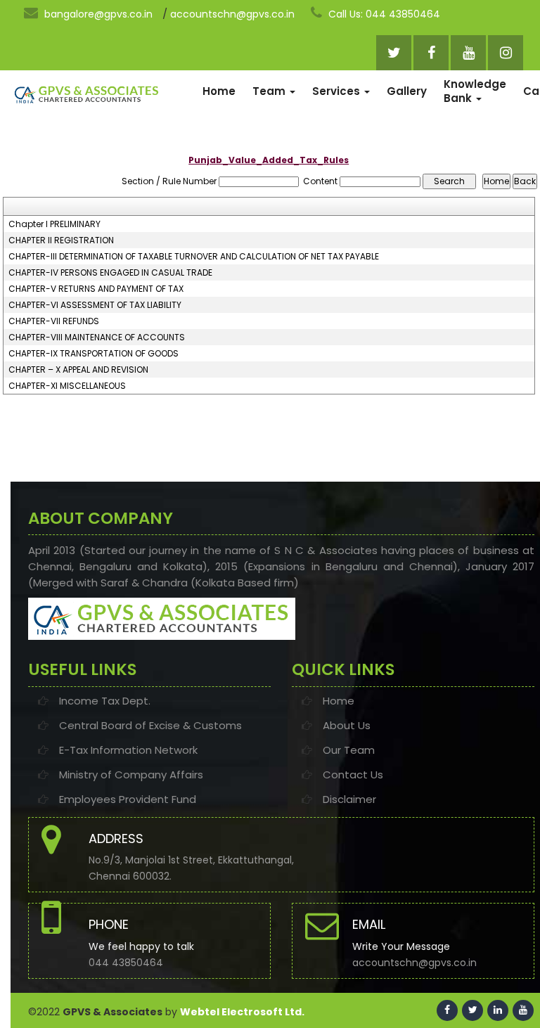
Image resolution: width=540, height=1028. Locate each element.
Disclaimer (349, 799)
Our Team (349, 750)
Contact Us (353, 774)
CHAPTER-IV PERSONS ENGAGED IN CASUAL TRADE (110, 272)
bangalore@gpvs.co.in (97, 14)
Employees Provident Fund (127, 799)
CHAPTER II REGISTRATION (61, 240)
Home (219, 91)
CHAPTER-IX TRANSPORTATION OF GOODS (93, 353)
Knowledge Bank (475, 91)
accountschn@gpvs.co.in (232, 14)
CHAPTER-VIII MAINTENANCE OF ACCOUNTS (96, 337)
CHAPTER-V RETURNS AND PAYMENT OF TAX (96, 289)
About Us (347, 725)
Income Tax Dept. (104, 700)
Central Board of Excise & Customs (150, 725)
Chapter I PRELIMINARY (54, 224)
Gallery (407, 91)
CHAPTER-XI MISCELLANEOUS (67, 386)
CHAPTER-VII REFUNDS (53, 321)
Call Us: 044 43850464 (383, 14)
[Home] (86, 94)
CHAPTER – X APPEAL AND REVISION (78, 369)
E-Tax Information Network (128, 750)
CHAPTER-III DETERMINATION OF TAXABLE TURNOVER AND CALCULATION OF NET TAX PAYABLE (193, 256)
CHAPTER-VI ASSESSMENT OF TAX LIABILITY (94, 305)
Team (270, 91)
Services (337, 91)
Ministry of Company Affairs (131, 774)
